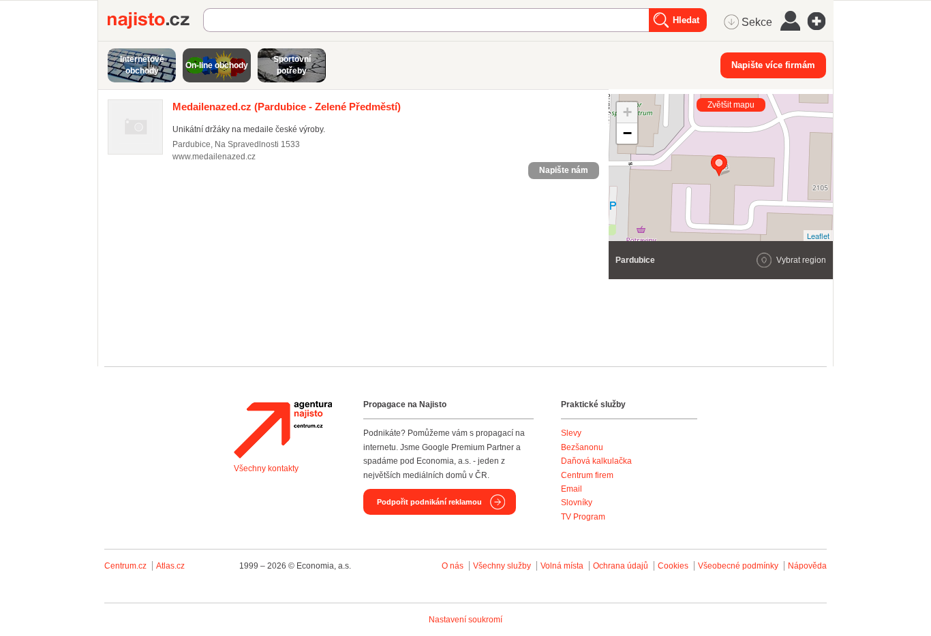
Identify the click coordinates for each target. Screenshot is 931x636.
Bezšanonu (582, 447)
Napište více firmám (773, 65)
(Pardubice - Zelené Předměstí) (286, 106)
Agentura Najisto (283, 429)
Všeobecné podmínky (738, 566)
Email (571, 489)
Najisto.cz (155, 20)
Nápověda (807, 566)
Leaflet (818, 235)
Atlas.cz (170, 566)
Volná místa (561, 566)
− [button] (627, 133)
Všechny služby (503, 566)
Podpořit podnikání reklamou (429, 502)
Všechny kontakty (266, 468)
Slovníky (576, 502)
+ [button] (627, 112)
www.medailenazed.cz (214, 156)
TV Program (583, 517)
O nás (452, 566)
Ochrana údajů (620, 566)
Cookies (673, 566)
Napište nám (563, 170)
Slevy (571, 433)
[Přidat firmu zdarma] (820, 21)
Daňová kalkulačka (596, 461)
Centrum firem (587, 475)
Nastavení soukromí (465, 619)
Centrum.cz (125, 566)
